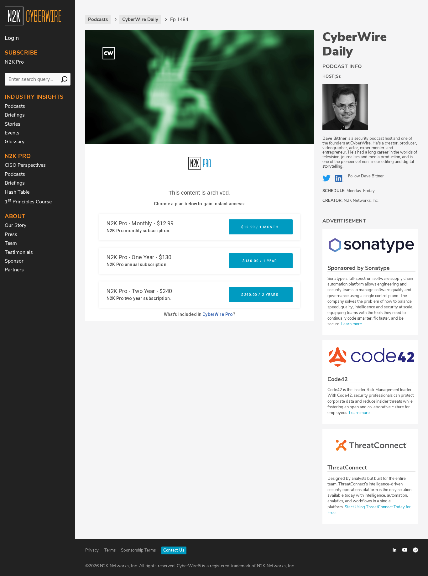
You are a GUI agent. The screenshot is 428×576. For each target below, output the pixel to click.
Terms (110, 550)
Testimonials (19, 252)
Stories (12, 124)
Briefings (15, 115)
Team (11, 243)
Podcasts (15, 106)
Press (11, 234)
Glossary (14, 141)
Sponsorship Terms (138, 550)
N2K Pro (14, 62)
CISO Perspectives (25, 165)
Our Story (15, 225)
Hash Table (17, 192)
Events (12, 132)
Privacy (92, 550)
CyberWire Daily (354, 44)
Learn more (351, 324)
